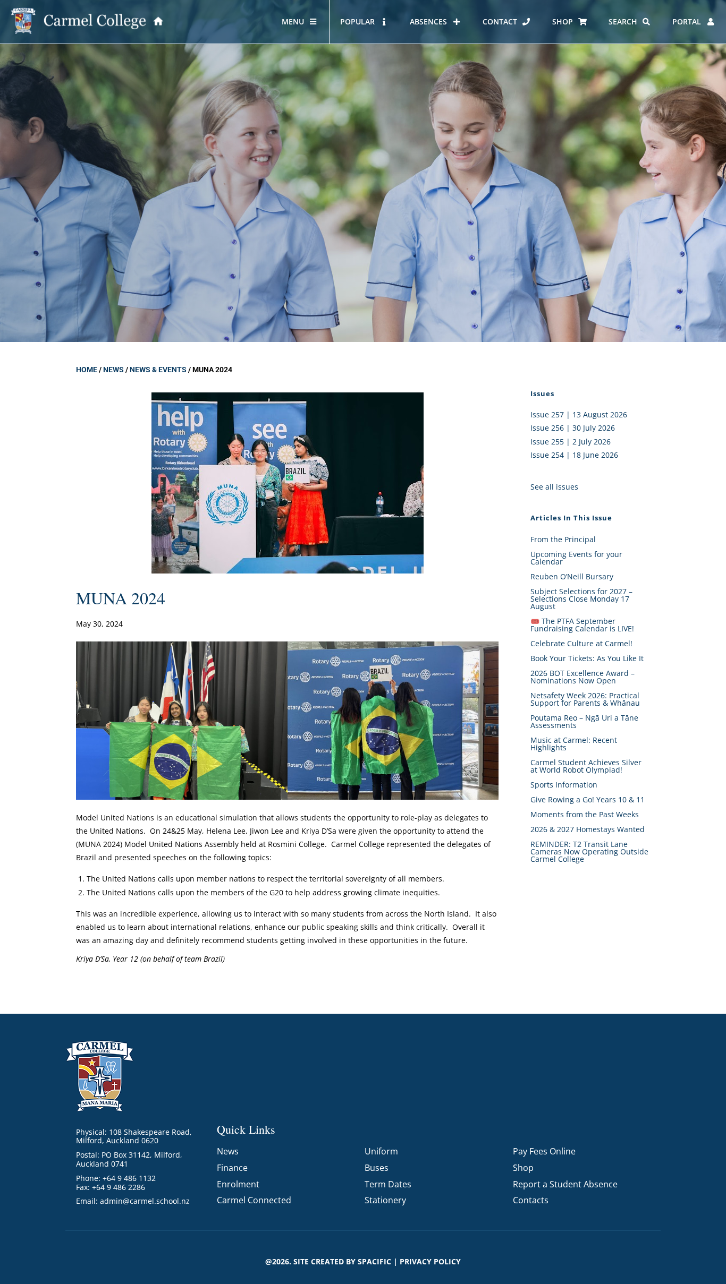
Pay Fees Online (544, 1151)
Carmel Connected (254, 1200)
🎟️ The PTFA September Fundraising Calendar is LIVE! (582, 625)
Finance (232, 1168)
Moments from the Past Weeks (584, 814)
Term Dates (388, 1184)
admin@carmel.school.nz (145, 1201)
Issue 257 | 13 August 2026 (578, 414)
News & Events (158, 369)
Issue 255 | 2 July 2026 (570, 441)
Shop (523, 1168)
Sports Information (563, 785)
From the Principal (563, 539)
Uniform (381, 1151)
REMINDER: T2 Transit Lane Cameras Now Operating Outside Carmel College (589, 851)
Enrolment (238, 1184)
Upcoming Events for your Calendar (576, 558)
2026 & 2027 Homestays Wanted (587, 829)
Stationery (385, 1200)
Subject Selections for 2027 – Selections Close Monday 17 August (581, 598)
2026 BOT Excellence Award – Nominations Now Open (582, 677)
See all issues (554, 487)
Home (86, 369)
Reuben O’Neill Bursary (571, 576)
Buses (377, 1168)
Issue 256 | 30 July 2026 (572, 428)
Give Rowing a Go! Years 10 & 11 (587, 799)
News (113, 369)
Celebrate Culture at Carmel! (581, 643)
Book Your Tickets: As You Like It (587, 658)
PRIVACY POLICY (430, 1261)
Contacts (530, 1200)
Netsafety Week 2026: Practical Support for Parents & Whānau (585, 699)
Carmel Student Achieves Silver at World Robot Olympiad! (585, 766)
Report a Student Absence (565, 1184)
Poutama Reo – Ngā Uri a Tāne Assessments (584, 721)
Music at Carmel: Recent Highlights (573, 743)
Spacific (374, 1261)
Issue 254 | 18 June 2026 (574, 455)
